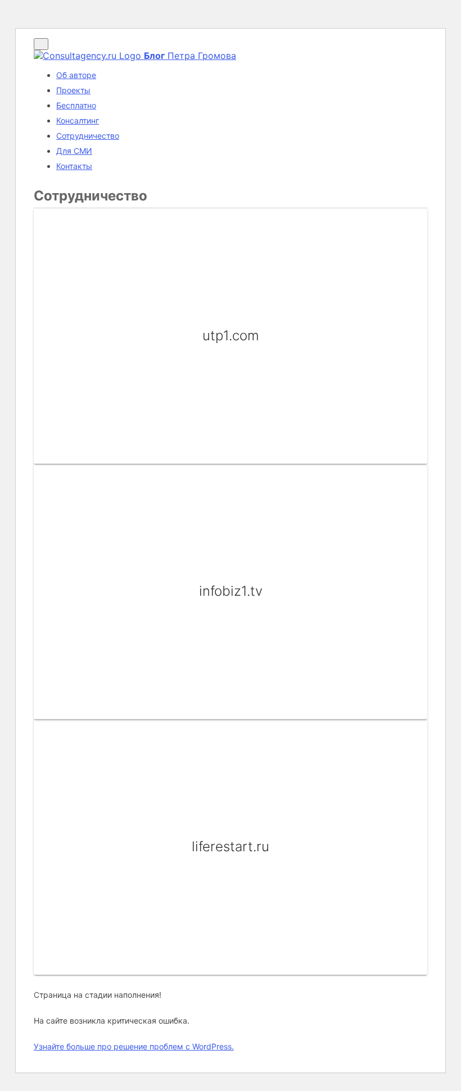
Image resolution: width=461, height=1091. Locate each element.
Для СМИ (74, 151)
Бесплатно (76, 105)
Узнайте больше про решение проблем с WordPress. (134, 1046)
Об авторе (76, 75)
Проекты (73, 90)
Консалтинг (77, 120)
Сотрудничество (87, 135)
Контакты (74, 166)
